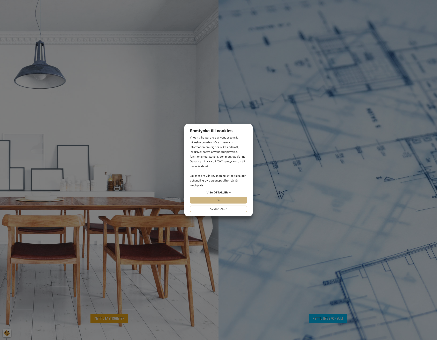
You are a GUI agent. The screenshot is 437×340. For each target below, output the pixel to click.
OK (218, 200)
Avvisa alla (218, 209)
